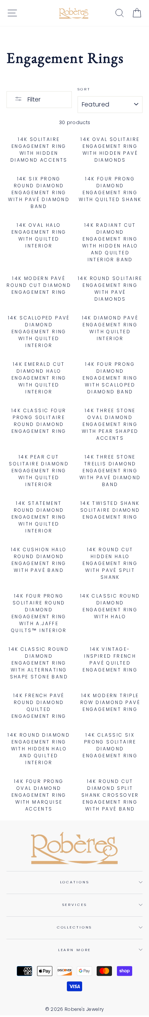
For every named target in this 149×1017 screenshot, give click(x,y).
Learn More (74, 949)
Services (74, 904)
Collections (74, 927)
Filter (33, 99)
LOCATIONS (74, 881)
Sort (84, 89)
